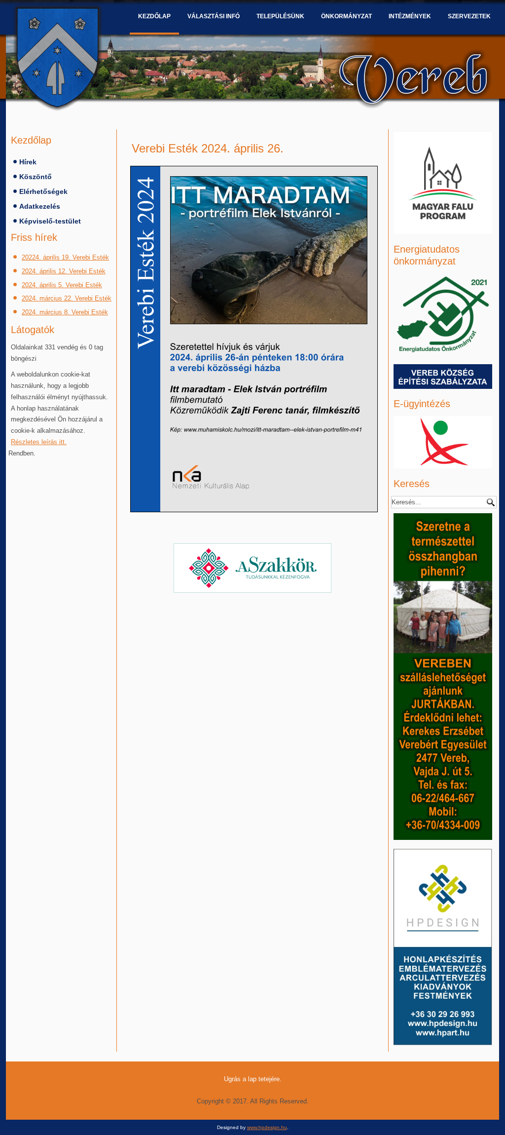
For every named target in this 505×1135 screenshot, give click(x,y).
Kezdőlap (154, 16)
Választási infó (213, 16)
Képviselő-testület (50, 221)
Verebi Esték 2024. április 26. (208, 148)
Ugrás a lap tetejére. (253, 1079)
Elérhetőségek (43, 191)
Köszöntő (35, 177)
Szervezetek (469, 16)
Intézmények (410, 16)
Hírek (27, 162)
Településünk (280, 16)
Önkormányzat (346, 16)
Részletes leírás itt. (39, 442)
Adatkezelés (39, 206)
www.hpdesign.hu (267, 1127)
